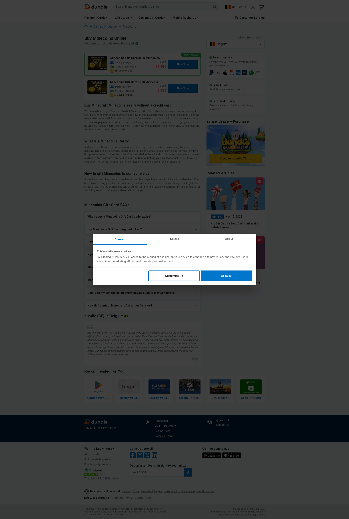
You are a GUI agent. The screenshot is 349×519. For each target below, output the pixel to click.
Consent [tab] (120, 239)
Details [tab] (174, 238)
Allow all (226, 275)
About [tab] (229, 238)
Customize (172, 275)
